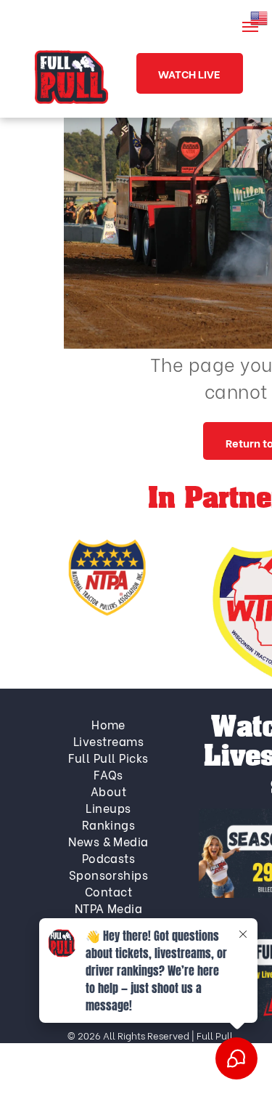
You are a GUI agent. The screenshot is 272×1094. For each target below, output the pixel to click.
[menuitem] (108, 724)
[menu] (250, 26)
